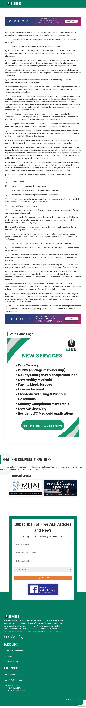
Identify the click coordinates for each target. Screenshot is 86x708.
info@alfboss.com (15, 674)
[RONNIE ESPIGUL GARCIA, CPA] (60, 495)
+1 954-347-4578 (15, 680)
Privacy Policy (12, 662)
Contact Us (11, 656)
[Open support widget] (80, 702)
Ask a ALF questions (15, 651)
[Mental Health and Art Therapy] (25, 495)
